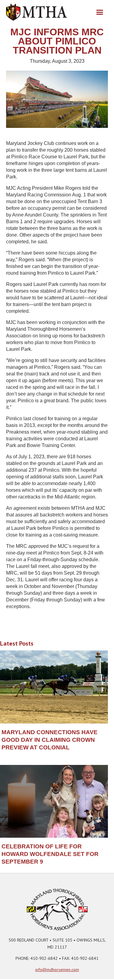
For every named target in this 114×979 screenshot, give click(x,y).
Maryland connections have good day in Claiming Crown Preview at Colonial (50, 740)
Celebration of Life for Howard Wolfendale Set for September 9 (50, 854)
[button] (99, 12)
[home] (36, 12)
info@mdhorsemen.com (57, 969)
